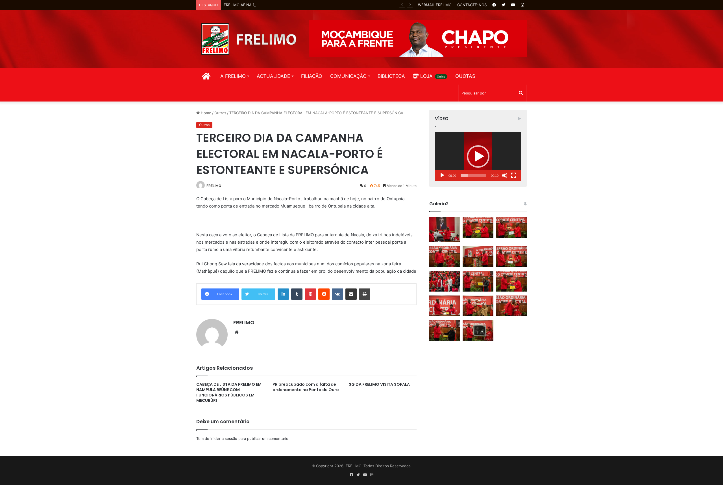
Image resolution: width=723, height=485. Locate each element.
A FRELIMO (233, 76)
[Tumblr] (296, 294)
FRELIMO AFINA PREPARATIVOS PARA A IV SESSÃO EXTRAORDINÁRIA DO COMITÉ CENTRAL (304, 5)
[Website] (236, 332)
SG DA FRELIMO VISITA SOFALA (379, 384)
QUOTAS (465, 76)
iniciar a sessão (223, 438)
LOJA (432, 76)
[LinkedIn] (283, 294)
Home (205, 113)
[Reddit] (324, 294)
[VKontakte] (337, 294)
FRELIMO (213, 186)
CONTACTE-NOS (472, 5)
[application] (478, 156)
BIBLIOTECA (391, 76)
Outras (220, 113)
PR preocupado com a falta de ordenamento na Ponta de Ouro (306, 387)
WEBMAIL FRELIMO (435, 5)
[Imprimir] (364, 294)
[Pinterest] (310, 294)
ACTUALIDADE (273, 76)
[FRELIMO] (248, 38)
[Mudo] (505, 175)
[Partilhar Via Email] (351, 294)
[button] (478, 156)
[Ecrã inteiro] (514, 175)
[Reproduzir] (442, 175)
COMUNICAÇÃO (348, 76)
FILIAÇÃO (311, 76)
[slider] (473, 175)
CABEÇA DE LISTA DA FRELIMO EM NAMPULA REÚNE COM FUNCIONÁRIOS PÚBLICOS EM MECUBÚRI (229, 392)
